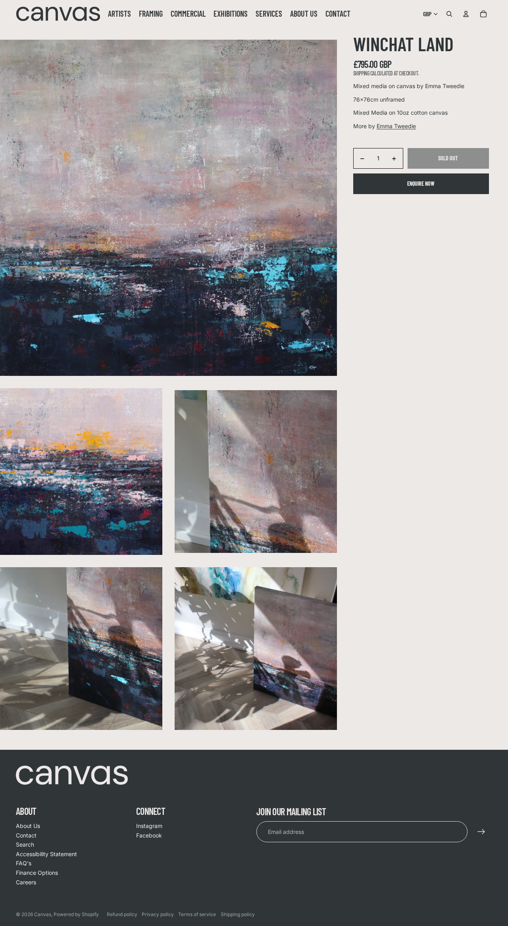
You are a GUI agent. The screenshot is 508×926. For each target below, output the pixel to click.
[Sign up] (481, 832)
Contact (26, 835)
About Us (28, 825)
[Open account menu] (466, 14)
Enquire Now (421, 183)
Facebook (149, 835)
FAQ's (23, 863)
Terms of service (197, 914)
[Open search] (449, 14)
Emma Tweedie (396, 126)
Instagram (149, 825)
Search (25, 844)
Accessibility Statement (46, 854)
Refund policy (122, 914)
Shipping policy (238, 914)
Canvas (42, 914)
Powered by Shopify (76, 914)
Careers (26, 882)
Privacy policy (158, 914)
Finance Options (37, 872)
